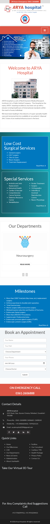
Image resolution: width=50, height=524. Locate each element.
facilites (34, 444)
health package (37, 453)
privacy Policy (36, 456)
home (8, 444)
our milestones (12, 447)
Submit (25, 375)
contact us (35, 458)
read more (40, 166)
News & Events (12, 456)
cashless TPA (36, 450)
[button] (4, 46)
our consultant (37, 447)
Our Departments (12, 453)
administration (11, 458)
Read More (25, 264)
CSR (8, 450)
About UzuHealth (12, 461)
